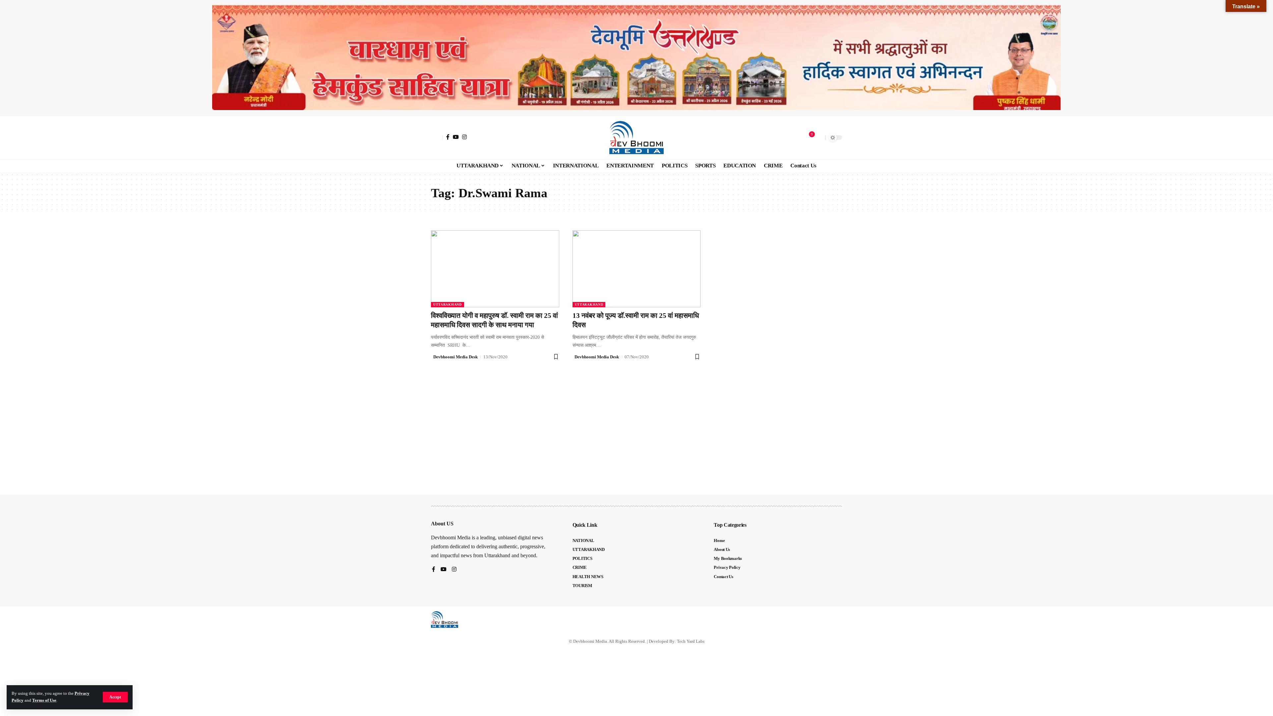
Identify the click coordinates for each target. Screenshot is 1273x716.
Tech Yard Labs (690, 641)
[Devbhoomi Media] (636, 137)
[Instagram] (464, 137)
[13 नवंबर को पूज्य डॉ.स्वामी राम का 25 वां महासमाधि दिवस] (637, 268)
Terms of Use (44, 700)
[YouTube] (455, 137)
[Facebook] (448, 137)
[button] (115, 697)
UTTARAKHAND (447, 304)
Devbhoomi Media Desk (455, 356)
